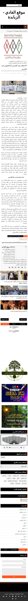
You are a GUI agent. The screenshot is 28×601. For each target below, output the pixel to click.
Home (25, 61)
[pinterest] (16, 596)
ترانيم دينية (24, 483)
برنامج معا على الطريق (12, 481)
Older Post (23, 319)
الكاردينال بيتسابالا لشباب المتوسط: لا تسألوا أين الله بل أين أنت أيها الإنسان (14, 297)
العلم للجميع (24, 499)
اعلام (18, 478)
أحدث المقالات (19, 61)
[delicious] (13, 599)
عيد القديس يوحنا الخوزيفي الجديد (18, 311)
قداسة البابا (18, 483)
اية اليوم (9, 478)
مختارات (12, 483)
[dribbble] (9, 596)
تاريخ (5, 481)
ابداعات (9, 475)
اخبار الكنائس (12, 61)
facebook (22, 324)
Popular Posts (14, 550)
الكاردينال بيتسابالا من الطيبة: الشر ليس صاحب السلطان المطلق (15, 282)
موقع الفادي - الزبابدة (14, 15)
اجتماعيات (4, 475)
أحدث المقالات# (19, 236)
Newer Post (5, 319)
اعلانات (13, 478)
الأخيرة (22, 549)
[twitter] (22, 596)
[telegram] (12, 1)
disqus (14, 324)
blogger (5, 324)
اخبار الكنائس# (11, 236)
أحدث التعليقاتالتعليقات (5, 550)
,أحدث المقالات (8, 73)
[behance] (3, 596)
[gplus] (19, 596)
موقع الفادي (24, 500)
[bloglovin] (13, 596)
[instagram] (16, 599)
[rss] (6, 596)
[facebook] (15, 2)
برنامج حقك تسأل (22, 481)
